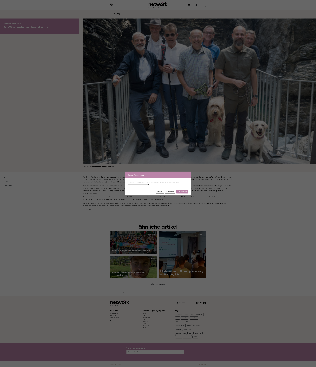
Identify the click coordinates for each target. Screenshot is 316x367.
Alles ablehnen (170, 191)
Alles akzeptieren (182, 191)
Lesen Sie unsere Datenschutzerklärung (138, 184)
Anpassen (159, 191)
